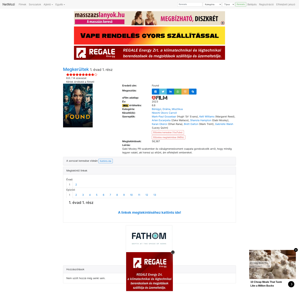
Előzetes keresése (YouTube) (168, 132)
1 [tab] (69, 184)
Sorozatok (35, 4)
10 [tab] (131, 194)
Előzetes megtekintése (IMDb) (168, 137)
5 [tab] (96, 194)
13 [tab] (154, 194)
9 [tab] (124, 194)
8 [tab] (117, 194)
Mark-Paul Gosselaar (164, 116)
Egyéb (59, 4)
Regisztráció (266, 4)
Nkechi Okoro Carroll (164, 112)
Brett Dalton (191, 124)
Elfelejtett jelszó (285, 4)
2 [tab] (76, 184)
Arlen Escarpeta (161, 120)
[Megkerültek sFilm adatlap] (159, 97)
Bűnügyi (156, 109)
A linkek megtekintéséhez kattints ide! (149, 212)
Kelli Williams (206, 116)
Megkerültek (76, 69)
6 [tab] (103, 194)
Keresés (241, 4)
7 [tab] (110, 194)
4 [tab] (90, 194)
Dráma (166, 109)
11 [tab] (139, 194)
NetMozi (8, 4)
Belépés (252, 4)
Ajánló (47, 4)
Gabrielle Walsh (224, 124)
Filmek (22, 4)
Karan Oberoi (159, 124)
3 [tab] (83, 194)
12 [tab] (146, 194)
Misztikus (177, 109)
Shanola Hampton (200, 120)
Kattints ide (105, 161)
